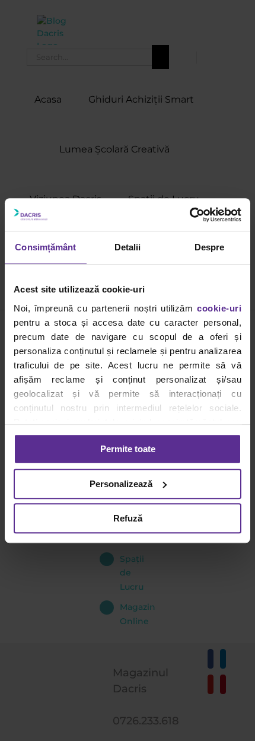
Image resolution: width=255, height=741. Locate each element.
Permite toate (127, 449)
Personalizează (121, 484)
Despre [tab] (210, 247)
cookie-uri (219, 308)
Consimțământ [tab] (45, 247)
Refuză (127, 518)
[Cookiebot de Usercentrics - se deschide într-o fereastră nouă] (189, 214)
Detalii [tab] (127, 247)
